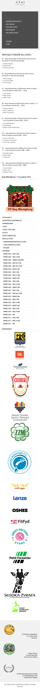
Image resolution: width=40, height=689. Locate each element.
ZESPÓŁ (5, 16)
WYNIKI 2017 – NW (9, 324)
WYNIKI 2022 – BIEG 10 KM (11, 284)
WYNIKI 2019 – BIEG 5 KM (11, 299)
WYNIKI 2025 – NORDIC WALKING (13, 260)
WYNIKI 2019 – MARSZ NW (11, 305)
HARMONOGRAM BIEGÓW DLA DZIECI (14, 242)
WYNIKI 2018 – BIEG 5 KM (11, 308)
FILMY (8, 44)
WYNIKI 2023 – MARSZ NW (11, 278)
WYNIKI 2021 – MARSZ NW (11, 296)
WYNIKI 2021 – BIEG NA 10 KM (12, 293)
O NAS (5, 13)
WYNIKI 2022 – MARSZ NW (11, 287)
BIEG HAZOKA (10, 24)
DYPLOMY (6, 248)
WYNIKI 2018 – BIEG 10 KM (11, 311)
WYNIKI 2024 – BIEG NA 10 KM (12, 266)
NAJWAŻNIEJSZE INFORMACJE (12, 220)
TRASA (4, 226)
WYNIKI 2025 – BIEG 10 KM (11, 257)
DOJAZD (5, 233)
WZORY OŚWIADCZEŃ (9, 236)
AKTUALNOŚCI (7, 217)
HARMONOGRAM (7, 223)
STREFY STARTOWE (8, 229)
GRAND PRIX (7, 36)
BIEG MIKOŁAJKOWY (12, 33)
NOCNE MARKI (10, 30)
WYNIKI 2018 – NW (9, 315)
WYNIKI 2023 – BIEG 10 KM (11, 275)
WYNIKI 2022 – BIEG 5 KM (11, 281)
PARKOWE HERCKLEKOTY (14, 21)
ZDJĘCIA (8, 41)
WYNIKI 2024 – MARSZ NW (11, 269)
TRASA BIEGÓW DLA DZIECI (11, 245)
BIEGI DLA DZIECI (7, 239)
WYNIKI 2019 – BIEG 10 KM (11, 302)
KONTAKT (6, 47)
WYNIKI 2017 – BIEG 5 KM (11, 318)
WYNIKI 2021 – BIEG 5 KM (11, 290)
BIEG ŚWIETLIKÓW (11, 27)
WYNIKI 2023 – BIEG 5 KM (11, 272)
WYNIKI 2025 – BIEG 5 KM (11, 254)
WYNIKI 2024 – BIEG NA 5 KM (12, 263)
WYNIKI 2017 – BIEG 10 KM (11, 321)
